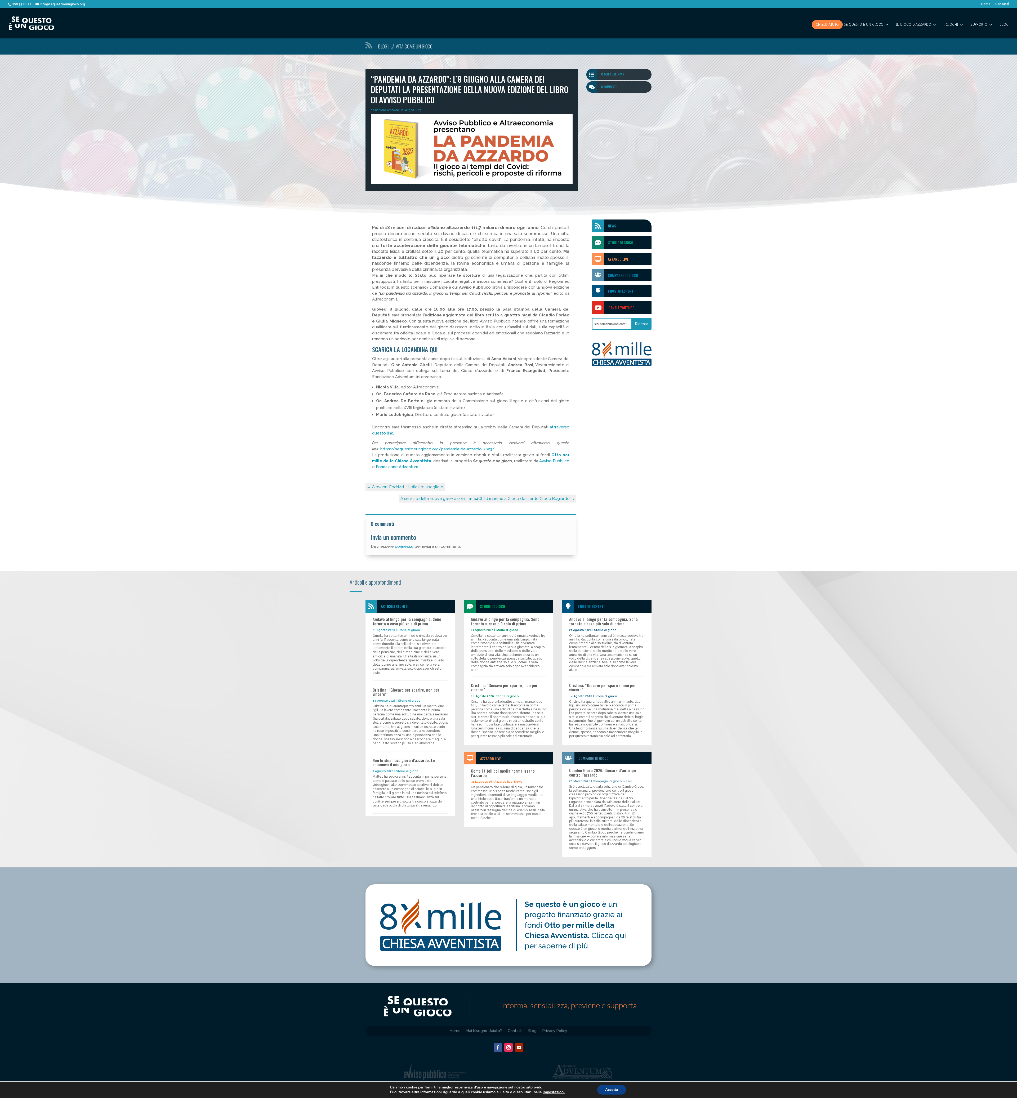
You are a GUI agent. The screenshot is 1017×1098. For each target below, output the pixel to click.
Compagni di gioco (623, 275)
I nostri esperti (621, 291)
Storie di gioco (409, 630)
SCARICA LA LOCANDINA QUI (405, 349)
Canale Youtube (621, 307)
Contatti (1002, 4)
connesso (404, 546)
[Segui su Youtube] (519, 1047)
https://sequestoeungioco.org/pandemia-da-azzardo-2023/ (437, 449)
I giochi (950, 25)
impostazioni (554, 1092)
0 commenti (609, 87)
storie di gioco (620, 242)
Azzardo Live (618, 259)
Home (986, 4)
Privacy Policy (554, 1031)
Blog (1004, 25)
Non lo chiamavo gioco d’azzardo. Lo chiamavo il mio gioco (404, 762)
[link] (554, 461)
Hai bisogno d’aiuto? (484, 1031)
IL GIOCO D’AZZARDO (913, 25)
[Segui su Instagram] (508, 1047)
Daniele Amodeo (387, 110)
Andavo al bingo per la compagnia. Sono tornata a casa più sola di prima (407, 621)
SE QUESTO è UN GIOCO (864, 25)
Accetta (611, 1089)
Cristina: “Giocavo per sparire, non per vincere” (406, 692)
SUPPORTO (978, 25)
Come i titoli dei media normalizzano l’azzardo (503, 773)
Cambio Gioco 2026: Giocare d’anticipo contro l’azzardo (602, 772)
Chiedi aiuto (827, 24)
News (621, 74)
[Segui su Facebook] (498, 1047)
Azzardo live (608, 74)
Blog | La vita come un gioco (405, 46)
